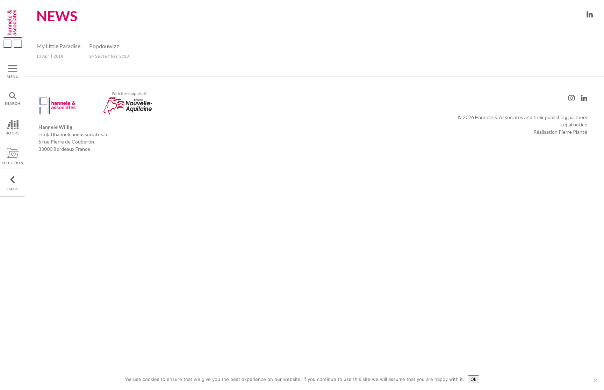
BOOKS (13, 133)
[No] (595, 380)
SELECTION (13, 163)
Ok (473, 379)
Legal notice (574, 124)
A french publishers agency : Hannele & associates (12, 28)
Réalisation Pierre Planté (560, 132)
